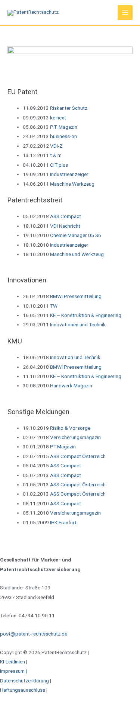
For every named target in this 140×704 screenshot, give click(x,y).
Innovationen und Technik (78, 324)
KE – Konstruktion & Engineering (85, 315)
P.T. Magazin (63, 127)
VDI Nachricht (65, 226)
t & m (56, 155)
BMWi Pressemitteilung (76, 296)
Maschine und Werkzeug (77, 254)
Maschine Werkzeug (72, 184)
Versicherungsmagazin (75, 437)
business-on (63, 136)
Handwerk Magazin (71, 385)
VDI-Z (56, 146)
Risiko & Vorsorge (70, 428)
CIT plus (59, 165)
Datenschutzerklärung (24, 681)
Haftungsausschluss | (24, 690)
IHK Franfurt (63, 522)
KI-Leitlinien (13, 662)
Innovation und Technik (75, 357)
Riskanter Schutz (68, 108)
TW (53, 306)
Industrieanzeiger (69, 174)
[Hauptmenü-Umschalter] (125, 12)
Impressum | (13, 671)
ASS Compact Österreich (78, 456)
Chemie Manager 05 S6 (75, 235)
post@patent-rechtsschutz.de (33, 634)
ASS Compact (65, 216)
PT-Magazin (63, 446)
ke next (58, 118)
